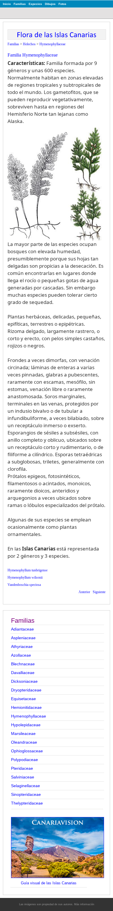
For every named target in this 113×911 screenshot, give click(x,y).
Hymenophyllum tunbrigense (28, 570)
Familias (20, 4)
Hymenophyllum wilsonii (25, 577)
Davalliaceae (22, 672)
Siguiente (99, 592)
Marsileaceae (23, 733)
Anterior (84, 592)
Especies (35, 4)
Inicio (7, 4)
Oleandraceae (24, 742)
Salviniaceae (22, 777)
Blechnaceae (23, 664)
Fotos (62, 4)
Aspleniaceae (23, 637)
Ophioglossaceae (27, 751)
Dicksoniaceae (24, 681)
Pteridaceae (22, 768)
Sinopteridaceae (26, 794)
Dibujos (50, 4)
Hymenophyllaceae (28, 716)
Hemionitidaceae (26, 707)
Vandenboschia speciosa (24, 585)
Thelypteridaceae (27, 803)
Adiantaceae (22, 629)
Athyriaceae (22, 646)
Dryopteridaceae (26, 690)
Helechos (29, 44)
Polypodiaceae (24, 759)
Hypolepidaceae (26, 724)
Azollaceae (21, 655)
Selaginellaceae (25, 785)
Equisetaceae (23, 698)
